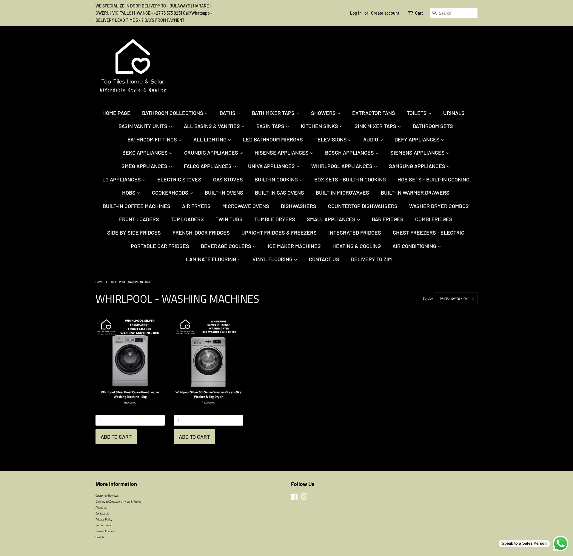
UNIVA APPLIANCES (272, 166)
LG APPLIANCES (122, 179)
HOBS (129, 192)
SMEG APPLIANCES (145, 166)
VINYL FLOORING (273, 259)
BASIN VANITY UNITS (143, 126)
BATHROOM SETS (433, 126)
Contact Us (324, 259)
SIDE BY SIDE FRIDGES (134, 232)
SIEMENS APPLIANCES (418, 152)
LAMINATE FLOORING (211, 259)
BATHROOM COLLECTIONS (173, 113)
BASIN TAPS (271, 126)
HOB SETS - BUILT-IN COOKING (433, 179)
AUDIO (371, 139)
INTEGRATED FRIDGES (354, 232)
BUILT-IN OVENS (224, 192)
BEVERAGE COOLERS (226, 246)
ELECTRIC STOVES (179, 179)
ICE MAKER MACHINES (294, 246)
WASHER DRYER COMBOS (439, 206)
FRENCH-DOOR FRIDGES (201, 232)
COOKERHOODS (171, 192)
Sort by (428, 298)
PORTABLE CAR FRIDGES (160, 246)
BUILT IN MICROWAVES (342, 192)
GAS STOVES (228, 179)
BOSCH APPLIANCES (350, 152)
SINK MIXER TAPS (376, 126)
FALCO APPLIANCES (208, 166)
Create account (385, 13)
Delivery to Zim (371, 259)
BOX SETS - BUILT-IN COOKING (350, 179)
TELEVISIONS (331, 139)
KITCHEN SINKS (320, 126)
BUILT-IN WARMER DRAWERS (415, 192)
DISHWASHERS (298, 206)
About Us (101, 507)
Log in (356, 13)
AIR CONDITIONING (415, 246)
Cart (419, 13)
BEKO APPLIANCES (145, 152)
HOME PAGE (116, 113)
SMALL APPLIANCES (332, 219)
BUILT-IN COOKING (277, 179)
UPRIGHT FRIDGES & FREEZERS (279, 232)
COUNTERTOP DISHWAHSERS (363, 206)
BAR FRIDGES (387, 219)
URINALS (454, 113)
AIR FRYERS (196, 206)
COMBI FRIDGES (433, 219)
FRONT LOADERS (139, 219)
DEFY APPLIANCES (418, 139)
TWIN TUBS (229, 219)
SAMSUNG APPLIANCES (417, 166)
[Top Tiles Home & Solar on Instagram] (304, 498)
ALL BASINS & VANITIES (212, 126)
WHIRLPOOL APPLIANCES (342, 166)
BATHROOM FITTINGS (152, 139)
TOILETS (417, 113)
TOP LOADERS (187, 219)
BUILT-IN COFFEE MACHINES (136, 206)
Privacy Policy (104, 519)
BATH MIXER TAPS (274, 113)
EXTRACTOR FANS (373, 113)
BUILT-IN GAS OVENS (279, 192)
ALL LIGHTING (210, 139)
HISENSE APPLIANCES (282, 152)
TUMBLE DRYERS (274, 219)
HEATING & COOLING (356, 246)
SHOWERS (324, 113)
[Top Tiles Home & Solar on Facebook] (294, 498)
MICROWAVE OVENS (245, 206)
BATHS (228, 113)
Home (99, 282)
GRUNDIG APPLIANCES (211, 152)
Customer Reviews (107, 495)
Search (100, 537)
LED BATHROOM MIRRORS (273, 139)
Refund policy (104, 525)
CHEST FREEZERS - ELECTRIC (428, 232)
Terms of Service (105, 531)
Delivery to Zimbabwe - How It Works (118, 501)
